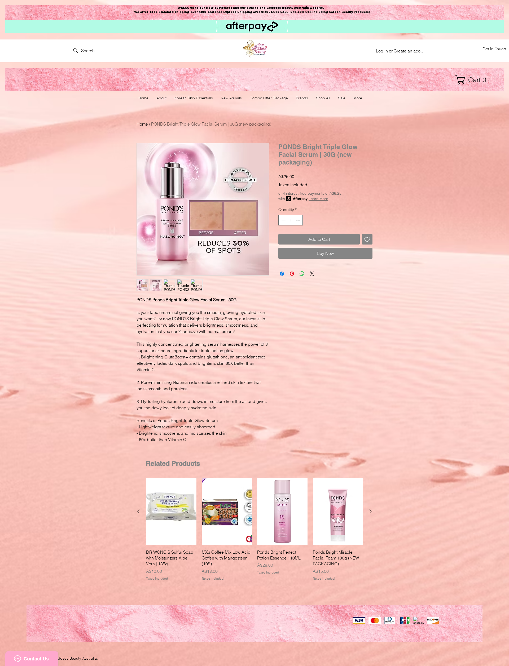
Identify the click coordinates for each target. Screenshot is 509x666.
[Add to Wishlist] (367, 239)
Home (142, 124)
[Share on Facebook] (282, 273)
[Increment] (298, 220)
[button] (473, 80)
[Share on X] (312, 273)
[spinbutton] (291, 220)
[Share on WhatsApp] (302, 273)
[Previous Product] (138, 511)
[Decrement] (283, 220)
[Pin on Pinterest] (292, 273)
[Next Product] (370, 511)
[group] (254, 529)
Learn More (318, 198)
